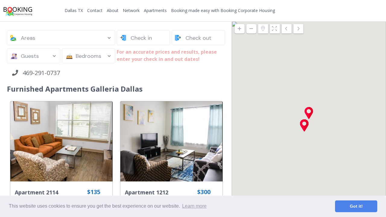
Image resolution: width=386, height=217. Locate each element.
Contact (95, 10)
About (113, 10)
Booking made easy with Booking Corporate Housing (223, 10)
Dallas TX (74, 10)
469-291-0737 (39, 73)
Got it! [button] (356, 206)
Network (131, 10)
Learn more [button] (194, 206)
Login (362, 11)
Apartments (155, 10)
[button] (309, 113)
